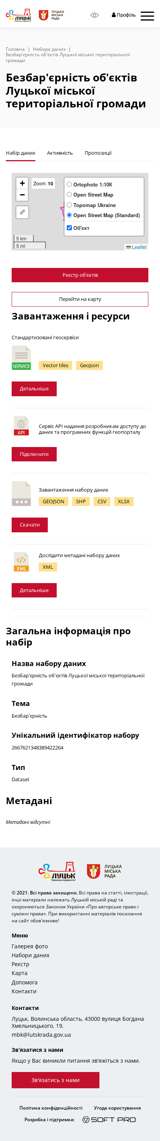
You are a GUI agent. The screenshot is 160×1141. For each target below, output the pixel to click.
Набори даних (49, 49)
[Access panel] (94, 15)
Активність (60, 152)
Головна (15, 49)
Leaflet (138, 246)
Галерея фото (30, 946)
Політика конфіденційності (50, 1108)
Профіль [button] (126, 15)
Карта (20, 973)
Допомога (25, 982)
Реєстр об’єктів (80, 274)
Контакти (24, 991)
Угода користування (117, 1108)
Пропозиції (98, 152)
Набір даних (20, 152)
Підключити (34, 454)
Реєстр (21, 964)
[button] (22, 183)
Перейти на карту (80, 298)
